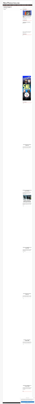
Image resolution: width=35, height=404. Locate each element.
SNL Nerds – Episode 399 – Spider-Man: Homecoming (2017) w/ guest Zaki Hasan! (27, 201)
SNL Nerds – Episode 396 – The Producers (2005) (27, 386)
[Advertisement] (27, 395)
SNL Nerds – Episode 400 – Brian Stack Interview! (27, 190)
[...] (26, 18)
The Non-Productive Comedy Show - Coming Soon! (27, 22)
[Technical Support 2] (5, 8)
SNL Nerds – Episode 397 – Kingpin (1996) (27, 340)
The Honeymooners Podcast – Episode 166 (27, 145)
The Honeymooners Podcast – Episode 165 (27, 294)
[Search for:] (27, 7)
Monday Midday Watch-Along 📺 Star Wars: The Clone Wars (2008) (27, 16)
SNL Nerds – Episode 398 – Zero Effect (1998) (27, 247)
